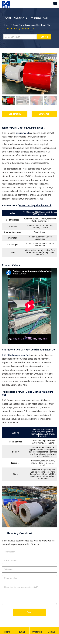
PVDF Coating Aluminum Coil (35, 205)
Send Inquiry (15, 114)
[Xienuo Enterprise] (6, 2)
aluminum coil (22, 133)
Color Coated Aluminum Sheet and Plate (32, 25)
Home (6, 25)
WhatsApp (44, 114)
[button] (54, 74)
